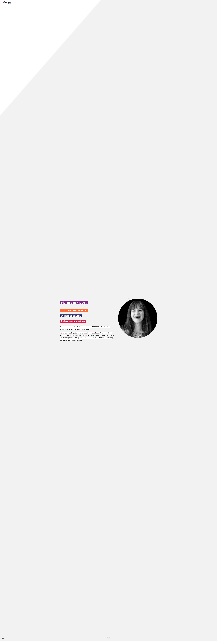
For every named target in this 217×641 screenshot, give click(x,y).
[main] (88, 302)
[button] (108, 638)
